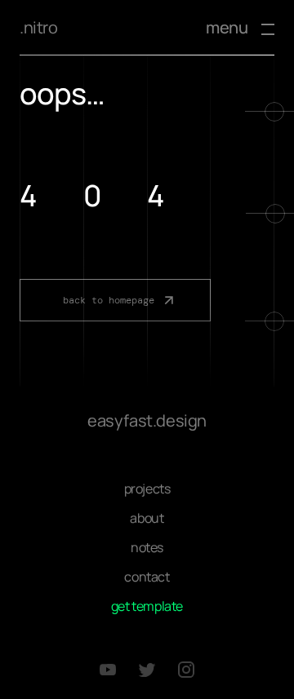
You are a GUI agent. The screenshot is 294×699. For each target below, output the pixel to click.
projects (147, 489)
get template (147, 606)
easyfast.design (147, 420)
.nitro (39, 27)
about (146, 518)
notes (147, 547)
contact (146, 577)
